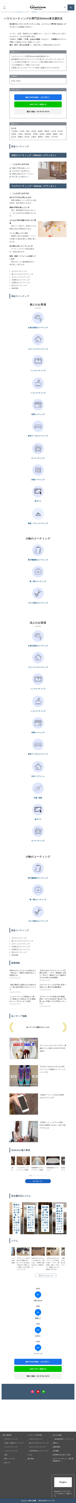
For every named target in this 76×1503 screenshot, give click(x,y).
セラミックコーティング (37, 1447)
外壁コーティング (38, 480)
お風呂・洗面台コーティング (13, 1443)
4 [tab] (41, 1175)
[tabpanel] (38, 1164)
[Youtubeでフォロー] (38, 1391)
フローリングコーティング (38, 349)
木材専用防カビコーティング (38, 1451)
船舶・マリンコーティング (38, 523)
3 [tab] (38, 1175)
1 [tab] (30, 1175)
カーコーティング (38, 458)
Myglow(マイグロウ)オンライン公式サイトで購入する (63, 1493)
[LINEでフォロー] (43, 1391)
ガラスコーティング (36, 1439)
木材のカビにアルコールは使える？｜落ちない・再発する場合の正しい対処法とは (23, 972)
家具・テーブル (9, 1458)
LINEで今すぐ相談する (38, 104)
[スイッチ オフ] (65, 7)
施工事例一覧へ (38, 1181)
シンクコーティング (37, 370)
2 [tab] (34, 1175)
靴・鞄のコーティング (38, 581)
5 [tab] (45, 1175)
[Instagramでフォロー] (32, 1391)
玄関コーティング (38, 414)
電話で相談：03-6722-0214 (38, 112)
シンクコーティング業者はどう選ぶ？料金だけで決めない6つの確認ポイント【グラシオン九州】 (23, 999)
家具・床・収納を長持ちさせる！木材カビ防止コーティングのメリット (59, 1219)
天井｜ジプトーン (38, 776)
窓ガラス (38, 501)
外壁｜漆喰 (38, 798)
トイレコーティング (37, 393)
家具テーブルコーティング (38, 436)
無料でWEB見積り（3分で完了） (38, 97)
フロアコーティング (11, 1439)
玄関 (5, 1454)
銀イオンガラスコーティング (38, 1443)
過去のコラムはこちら (46, 1275)
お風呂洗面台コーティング (38, 327)
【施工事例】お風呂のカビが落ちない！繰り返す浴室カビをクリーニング (23, 987)
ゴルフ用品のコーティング (38, 603)
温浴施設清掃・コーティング (64, 1439)
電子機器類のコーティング (38, 560)
